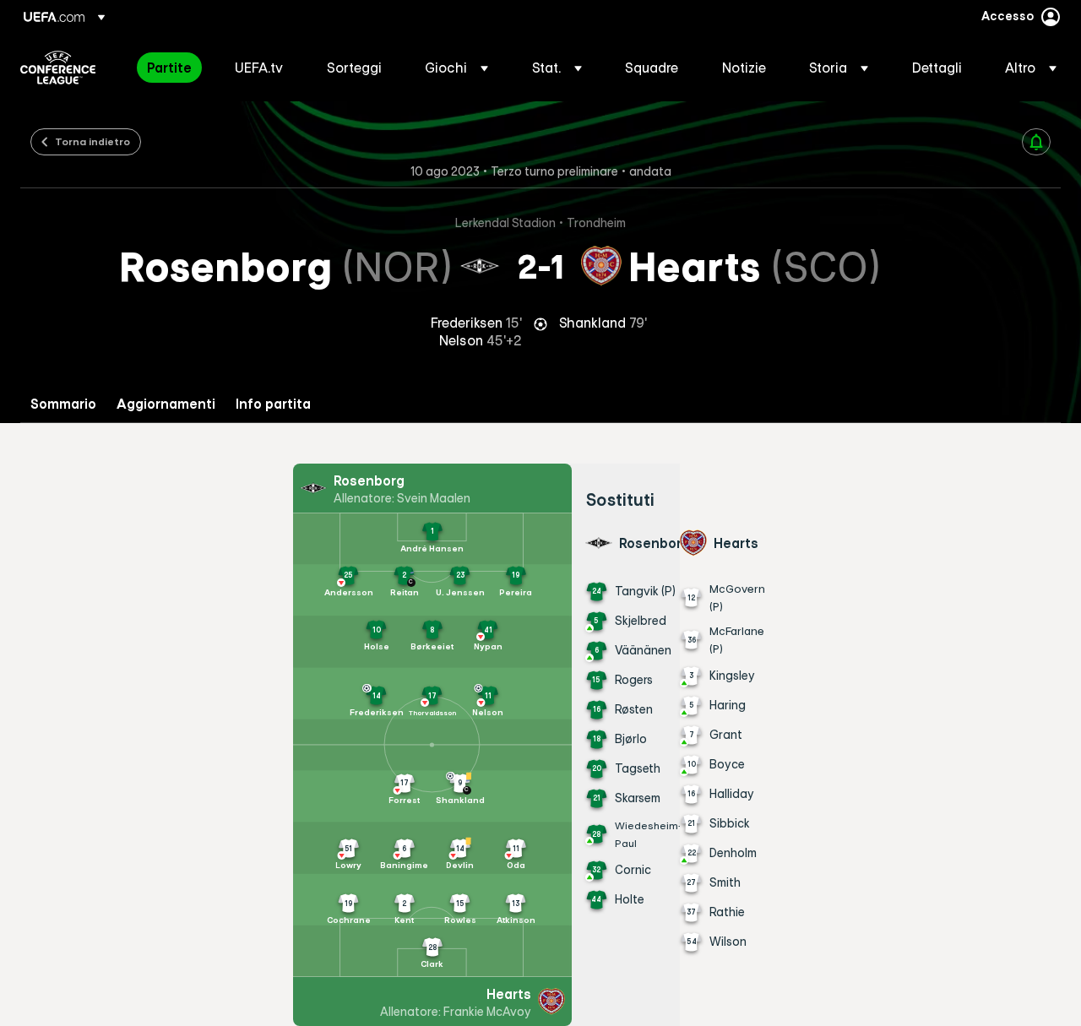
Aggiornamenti (166, 404)
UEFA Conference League (57, 67)
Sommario (63, 404)
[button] (456, 68)
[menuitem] (170, 68)
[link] (169, 68)
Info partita (273, 404)
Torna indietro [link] (92, 141)
